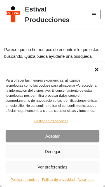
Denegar (52, 151)
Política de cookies (25, 180)
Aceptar (52, 136)
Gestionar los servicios (51, 121)
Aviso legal (86, 180)
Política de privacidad (58, 180)
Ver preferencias (52, 167)
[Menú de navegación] (94, 14)
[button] (96, 69)
